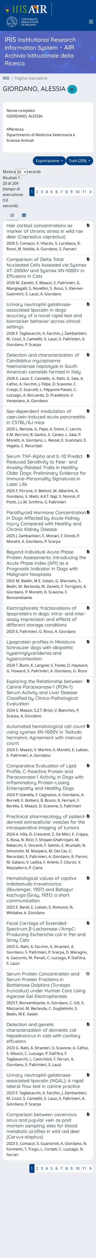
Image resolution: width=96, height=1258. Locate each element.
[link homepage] (27, 9)
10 (77, 191)
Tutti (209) (78, 160)
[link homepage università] (22, 21)
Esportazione (48, 160)
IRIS (6, 78)
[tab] (12, 215)
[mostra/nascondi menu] (91, 21)
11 (84, 191)
